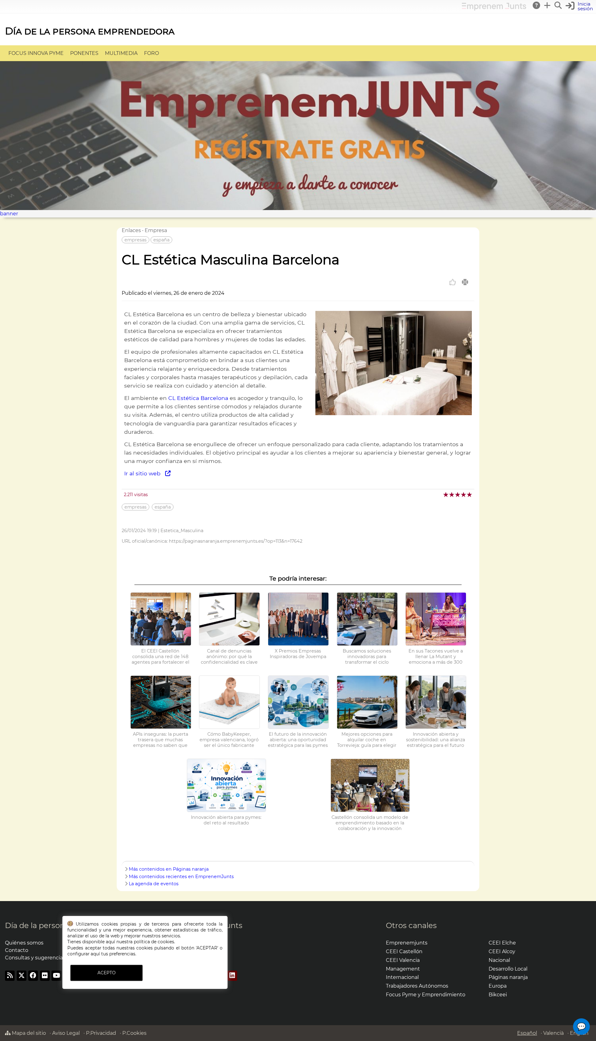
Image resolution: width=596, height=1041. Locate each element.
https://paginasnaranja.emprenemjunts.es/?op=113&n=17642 (235, 541)
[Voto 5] (470, 494)
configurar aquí (83, 953)
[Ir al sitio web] (393, 413)
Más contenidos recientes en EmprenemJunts (181, 876)
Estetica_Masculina (181, 530)
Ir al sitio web (144, 473)
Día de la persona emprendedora (89, 31)
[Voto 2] (452, 494)
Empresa (156, 230)
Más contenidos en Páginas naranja (169, 869)
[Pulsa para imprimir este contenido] (465, 282)
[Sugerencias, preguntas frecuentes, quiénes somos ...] (536, 5)
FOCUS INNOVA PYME (36, 53)
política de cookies (154, 941)
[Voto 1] (446, 494)
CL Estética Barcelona (198, 398)
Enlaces (131, 230)
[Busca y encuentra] (558, 5)
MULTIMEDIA (121, 53)
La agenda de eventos (153, 883)
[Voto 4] (464, 494)
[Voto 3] (458, 494)
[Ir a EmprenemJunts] (494, 9)
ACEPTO (106, 972)
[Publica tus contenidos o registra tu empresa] (547, 5)
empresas (135, 240)
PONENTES (84, 53)
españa (161, 240)
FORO (151, 53)
